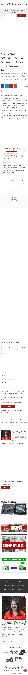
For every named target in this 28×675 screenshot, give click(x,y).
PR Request (21, 443)
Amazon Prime (11, 151)
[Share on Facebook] (2, 86)
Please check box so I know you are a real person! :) (12, 411)
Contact (12, 443)
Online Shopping (13, 186)
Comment (4, 354)
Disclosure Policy (20, 76)
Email (3, 375)
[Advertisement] (14, 32)
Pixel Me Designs (17, 673)
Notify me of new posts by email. (11, 402)
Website (3, 382)
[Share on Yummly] (15, 86)
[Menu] (2, 4)
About (4, 443)
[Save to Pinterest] (11, 86)
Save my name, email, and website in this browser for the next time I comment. (13, 392)
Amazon (9, 165)
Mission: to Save (14, 4)
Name (3, 369)
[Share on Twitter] (7, 86)
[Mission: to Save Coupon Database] (14, 552)
